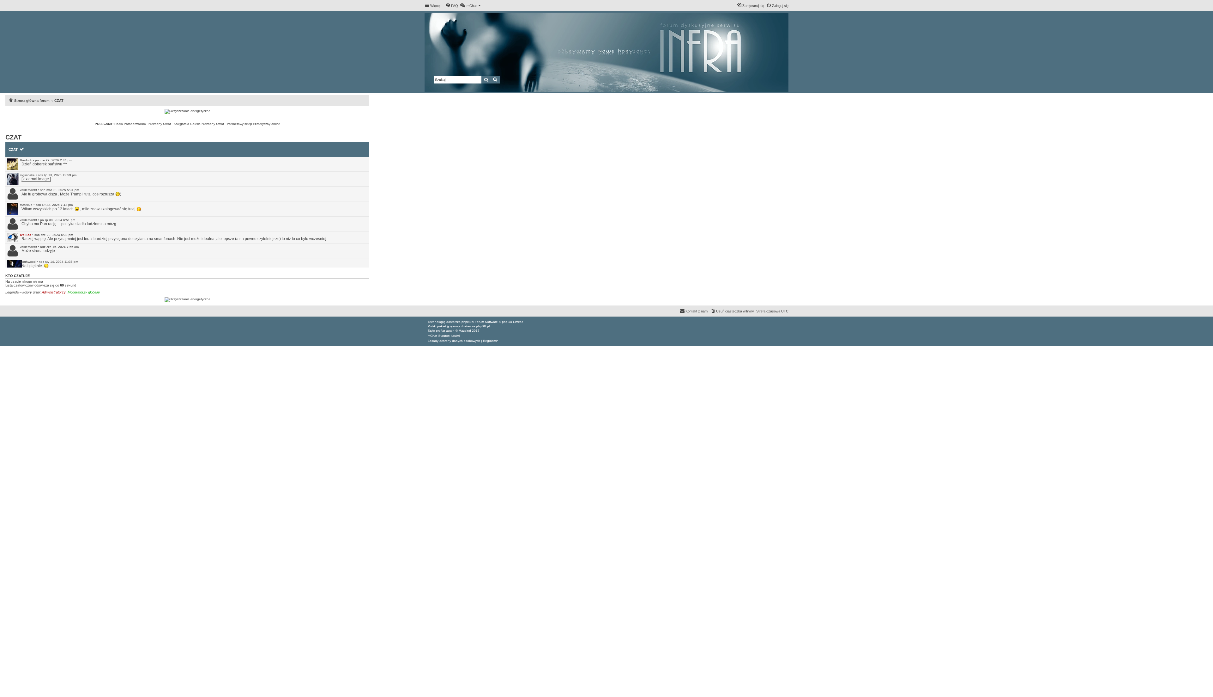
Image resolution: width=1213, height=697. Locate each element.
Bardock (26, 160)
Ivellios (25, 235)
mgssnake (27, 175)
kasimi (455, 335)
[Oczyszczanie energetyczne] (187, 111)
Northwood (28, 261)
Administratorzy (54, 292)
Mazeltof (465, 330)
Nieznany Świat (159, 124)
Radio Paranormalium (130, 124)
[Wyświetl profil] (12, 164)
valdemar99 (28, 190)
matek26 (26, 205)
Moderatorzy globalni (84, 292)
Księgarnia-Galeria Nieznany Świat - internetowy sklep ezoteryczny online (227, 124)
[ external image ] (36, 179)
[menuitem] (451, 5)
